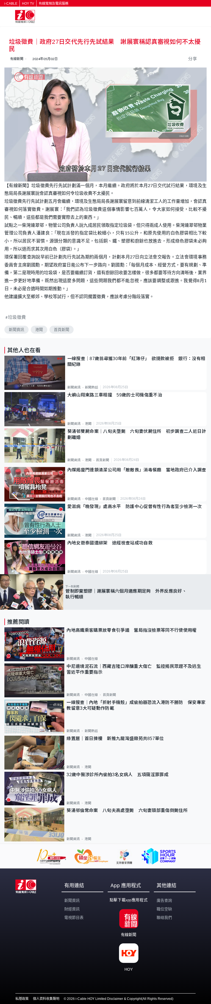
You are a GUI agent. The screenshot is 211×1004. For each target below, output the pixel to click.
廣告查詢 (164, 900)
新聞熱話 (91, 387)
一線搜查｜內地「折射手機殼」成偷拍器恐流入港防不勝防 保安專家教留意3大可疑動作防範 (136, 705)
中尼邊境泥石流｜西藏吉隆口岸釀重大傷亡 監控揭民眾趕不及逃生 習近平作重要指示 (136, 669)
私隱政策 (22, 999)
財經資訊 (72, 908)
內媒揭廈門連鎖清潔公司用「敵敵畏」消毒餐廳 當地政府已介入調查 (136, 470)
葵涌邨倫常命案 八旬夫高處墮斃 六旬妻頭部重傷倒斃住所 (129, 810)
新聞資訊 (16, 329)
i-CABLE (10, 4)
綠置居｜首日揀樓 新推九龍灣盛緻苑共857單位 (115, 738)
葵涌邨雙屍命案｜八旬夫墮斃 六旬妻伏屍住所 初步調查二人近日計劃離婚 (136, 434)
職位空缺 (164, 908)
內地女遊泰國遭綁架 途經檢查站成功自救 (109, 543)
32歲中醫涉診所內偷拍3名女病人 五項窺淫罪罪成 (117, 774)
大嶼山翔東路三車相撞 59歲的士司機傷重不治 (114, 395)
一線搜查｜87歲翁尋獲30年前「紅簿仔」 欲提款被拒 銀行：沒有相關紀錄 (136, 361)
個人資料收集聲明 (46, 999)
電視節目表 (74, 917)
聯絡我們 (164, 917)
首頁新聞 (61, 329)
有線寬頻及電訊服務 (53, 4)
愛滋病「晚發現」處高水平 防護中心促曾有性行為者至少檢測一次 (134, 506)
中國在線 (91, 499)
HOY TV (28, 4)
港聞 (39, 329)
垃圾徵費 (17, 317)
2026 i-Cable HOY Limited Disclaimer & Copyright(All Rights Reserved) (120, 999)
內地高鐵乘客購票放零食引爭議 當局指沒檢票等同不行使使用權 (131, 630)
